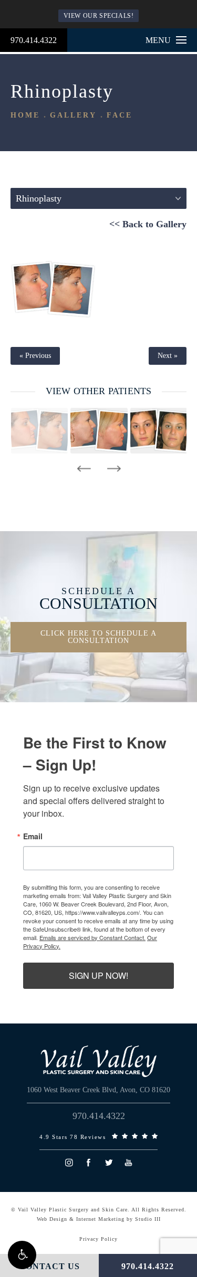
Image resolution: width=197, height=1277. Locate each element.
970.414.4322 (34, 40)
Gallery (73, 115)
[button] (22, 1255)
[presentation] (84, 469)
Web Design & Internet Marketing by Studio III (99, 1219)
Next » (168, 356)
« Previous (35, 356)
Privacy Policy (98, 1239)
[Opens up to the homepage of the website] (99, 1061)
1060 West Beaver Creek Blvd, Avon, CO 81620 (98, 1090)
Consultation (98, 598)
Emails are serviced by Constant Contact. (92, 937)
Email (33, 836)
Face (119, 115)
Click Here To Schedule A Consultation (98, 637)
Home (25, 115)
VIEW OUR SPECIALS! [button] (99, 15)
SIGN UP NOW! (98, 975)
